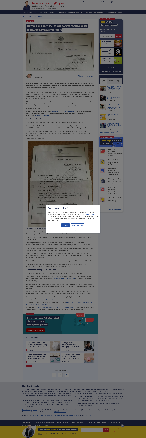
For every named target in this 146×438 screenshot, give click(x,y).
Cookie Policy (90, 214)
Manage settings (72, 230)
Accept (65, 225)
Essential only (77, 225)
